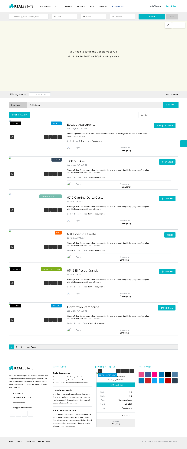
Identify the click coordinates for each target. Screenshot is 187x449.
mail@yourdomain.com (22, 407)
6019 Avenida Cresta (81, 234)
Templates (68, 6)
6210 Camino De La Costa (85, 197)
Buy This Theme (44, 441)
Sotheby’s (124, 259)
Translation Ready (62, 390)
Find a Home (30, 441)
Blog (92, 6)
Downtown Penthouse (83, 307)
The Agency (125, 150)
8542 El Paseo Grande (83, 270)
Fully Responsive (62, 373)
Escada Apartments (81, 124)
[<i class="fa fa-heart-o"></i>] (50, 137)
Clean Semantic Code (64, 410)
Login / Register (155, 6)
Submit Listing (118, 6)
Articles (19, 441)
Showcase (102, 6)
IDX (57, 6)
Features (81, 6)
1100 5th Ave (76, 161)
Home (11, 441)
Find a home (45, 6)
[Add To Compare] (55, 137)
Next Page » (31, 347)
